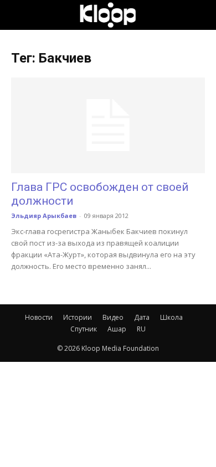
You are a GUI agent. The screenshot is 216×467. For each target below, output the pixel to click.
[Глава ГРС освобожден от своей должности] (108, 125)
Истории (77, 317)
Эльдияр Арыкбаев (43, 215)
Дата (142, 317)
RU (141, 329)
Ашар (116, 329)
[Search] (200, 15)
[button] (19, 15)
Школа (171, 317)
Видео (113, 317)
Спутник (83, 329)
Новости (39, 317)
